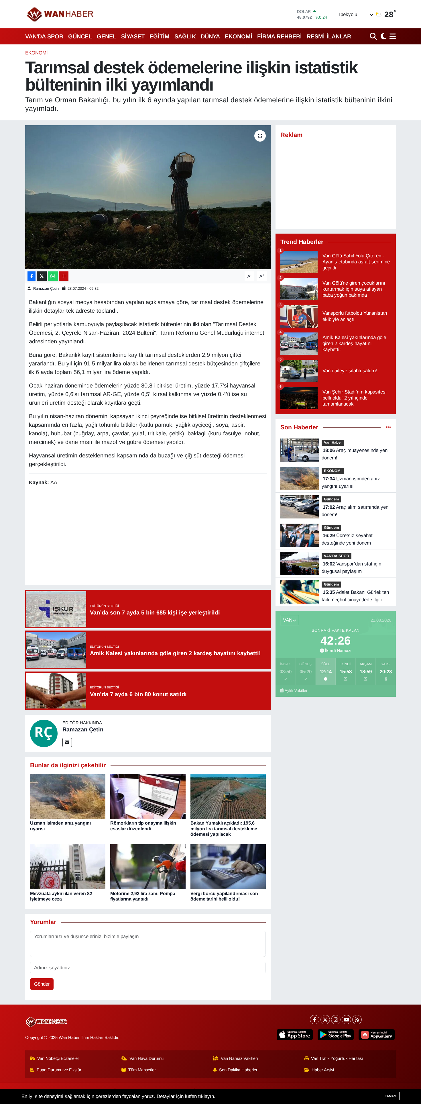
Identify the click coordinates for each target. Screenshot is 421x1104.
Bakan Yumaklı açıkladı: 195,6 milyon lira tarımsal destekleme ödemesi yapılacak (223, 828)
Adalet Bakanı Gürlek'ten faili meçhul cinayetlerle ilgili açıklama (355, 596)
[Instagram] (336, 1019)
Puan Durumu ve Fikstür (59, 1070)
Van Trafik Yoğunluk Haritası (337, 1058)
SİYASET (133, 36)
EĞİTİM (159, 36)
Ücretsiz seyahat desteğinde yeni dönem (347, 539)
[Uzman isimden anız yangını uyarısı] (67, 796)
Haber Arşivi (323, 1070)
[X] (325, 1019)
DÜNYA (210, 36)
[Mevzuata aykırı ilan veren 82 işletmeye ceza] (67, 866)
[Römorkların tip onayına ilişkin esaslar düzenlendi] (148, 796)
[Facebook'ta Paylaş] (31, 276)
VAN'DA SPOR (44, 36)
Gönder (42, 984)
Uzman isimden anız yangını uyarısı (351, 482)
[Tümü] (388, 427)
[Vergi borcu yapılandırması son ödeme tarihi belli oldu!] (228, 866)
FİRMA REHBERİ (279, 36)
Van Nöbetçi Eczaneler (58, 1058)
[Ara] (374, 36)
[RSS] (357, 1019)
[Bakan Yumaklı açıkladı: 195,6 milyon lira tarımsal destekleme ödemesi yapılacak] (228, 796)
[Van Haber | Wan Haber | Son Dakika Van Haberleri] (60, 14)
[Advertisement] (148, 536)
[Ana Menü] (391, 36)
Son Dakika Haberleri (238, 1070)
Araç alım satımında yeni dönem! (355, 510)
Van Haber (333, 442)
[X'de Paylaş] (42, 276)
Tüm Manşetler (142, 1070)
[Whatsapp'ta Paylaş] (53, 276)
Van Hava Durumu (146, 1058)
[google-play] (335, 1034)
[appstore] (295, 1034)
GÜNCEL (80, 36)
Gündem (331, 499)
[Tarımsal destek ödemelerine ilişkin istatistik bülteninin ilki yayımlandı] (148, 197)
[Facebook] (314, 1019)
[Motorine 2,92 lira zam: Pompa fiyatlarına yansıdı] (148, 866)
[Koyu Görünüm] (382, 36)
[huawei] (376, 1034)
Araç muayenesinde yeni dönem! (355, 454)
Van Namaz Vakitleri (239, 1058)
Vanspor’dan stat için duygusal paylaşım (351, 567)
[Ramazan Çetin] (44, 733)
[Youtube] (346, 1019)
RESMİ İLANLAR (329, 36)
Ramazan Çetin (46, 288)
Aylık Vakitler (296, 690)
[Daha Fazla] (63, 276)
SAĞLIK (185, 36)
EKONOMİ (238, 36)
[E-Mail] (67, 742)
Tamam (390, 1096)
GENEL (106, 36)
